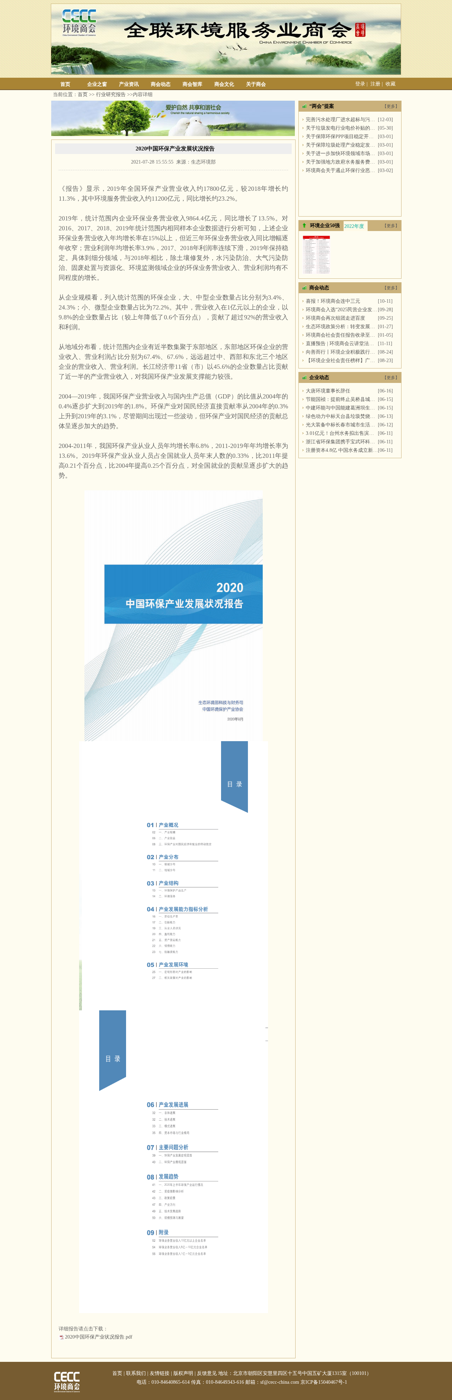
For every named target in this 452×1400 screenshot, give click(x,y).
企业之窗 (97, 84)
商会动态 (161, 84)
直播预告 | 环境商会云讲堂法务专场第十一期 (342, 343)
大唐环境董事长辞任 (328, 391)
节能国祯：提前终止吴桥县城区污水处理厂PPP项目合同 (342, 399)
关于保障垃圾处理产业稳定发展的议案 (342, 145)
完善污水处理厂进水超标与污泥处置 (342, 119)
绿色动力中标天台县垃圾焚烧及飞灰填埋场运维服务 (342, 416)
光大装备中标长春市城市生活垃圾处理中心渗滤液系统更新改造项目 (342, 424)
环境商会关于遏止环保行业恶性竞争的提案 (342, 170)
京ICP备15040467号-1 (324, 1382)
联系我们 (136, 1373)
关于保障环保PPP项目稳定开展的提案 (342, 136)
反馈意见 (207, 1373)
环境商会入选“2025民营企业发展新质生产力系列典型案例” (342, 309)
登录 (360, 84)
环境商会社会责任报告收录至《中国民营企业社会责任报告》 (342, 335)
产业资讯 (129, 84)
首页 (65, 84)
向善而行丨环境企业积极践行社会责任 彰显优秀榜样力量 (342, 352)
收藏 (391, 84)
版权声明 (183, 1373)
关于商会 (256, 84)
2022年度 (354, 226)
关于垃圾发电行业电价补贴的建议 (342, 128)
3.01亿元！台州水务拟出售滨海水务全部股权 (342, 433)
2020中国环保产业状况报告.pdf (98, 1337)
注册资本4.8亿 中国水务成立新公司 (342, 450)
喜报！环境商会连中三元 (333, 301)
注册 (375, 84)
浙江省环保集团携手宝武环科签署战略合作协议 (342, 441)
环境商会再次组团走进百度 (335, 318)
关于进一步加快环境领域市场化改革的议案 (342, 153)
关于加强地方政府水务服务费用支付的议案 (342, 162)
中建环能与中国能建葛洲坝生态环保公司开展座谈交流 (342, 407)
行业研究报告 (111, 94)
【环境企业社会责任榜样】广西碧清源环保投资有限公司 (342, 360)
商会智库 (192, 84)
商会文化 (224, 84)
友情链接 (160, 1373)
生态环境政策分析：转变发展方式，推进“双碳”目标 (342, 326)
